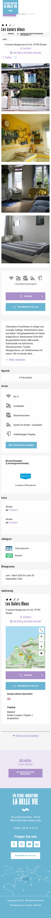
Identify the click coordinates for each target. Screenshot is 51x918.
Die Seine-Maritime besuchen (41, 5)
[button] (46, 26)
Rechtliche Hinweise (34, 900)
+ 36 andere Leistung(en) (25, 284)
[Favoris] (40, 26)
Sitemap (37, 905)
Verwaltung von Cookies (21, 905)
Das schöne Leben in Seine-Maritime (24, 5)
